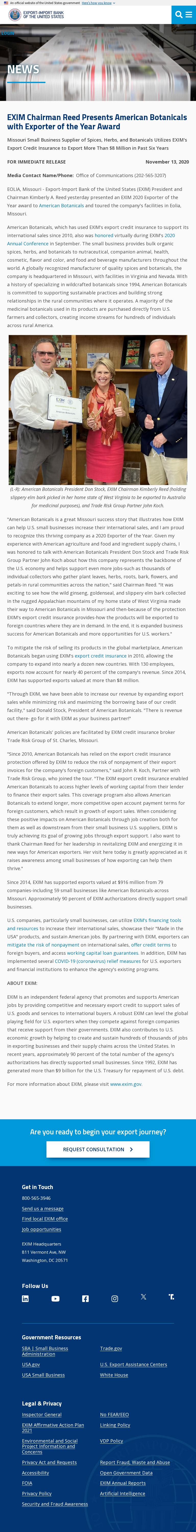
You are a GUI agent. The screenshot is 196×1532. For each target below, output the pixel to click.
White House (114, 1375)
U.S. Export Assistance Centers (133, 1364)
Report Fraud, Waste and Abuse (135, 1462)
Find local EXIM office (45, 1219)
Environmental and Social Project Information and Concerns (50, 1446)
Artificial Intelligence (122, 1493)
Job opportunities (41, 1229)
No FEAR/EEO (114, 1414)
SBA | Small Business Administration (45, 1351)
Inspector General (42, 1414)
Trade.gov (111, 1348)
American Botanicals (61, 205)
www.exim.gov (125, 1084)
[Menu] (184, 15)
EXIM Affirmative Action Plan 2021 (53, 1428)
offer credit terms (150, 945)
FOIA (27, 1483)
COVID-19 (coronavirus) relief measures (98, 961)
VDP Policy (111, 1441)
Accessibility (35, 1473)
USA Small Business (43, 1375)
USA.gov (31, 1364)
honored (104, 235)
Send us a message (43, 1208)
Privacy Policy (37, 1493)
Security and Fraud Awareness (55, 1504)
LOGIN (8, 33)
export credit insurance (101, 656)
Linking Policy (115, 1425)
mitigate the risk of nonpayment (43, 945)
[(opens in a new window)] (25, 1300)
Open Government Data (126, 1473)
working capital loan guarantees (102, 953)
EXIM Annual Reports (123, 1483)
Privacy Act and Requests (49, 1462)
